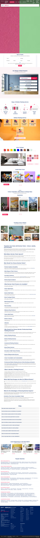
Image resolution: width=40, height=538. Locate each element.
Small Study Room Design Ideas (17, 484)
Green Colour (21, 518)
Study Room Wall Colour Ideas (27, 484)
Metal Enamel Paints (25, 488)
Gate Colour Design (17, 496)
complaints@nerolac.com (6, 524)
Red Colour (21, 514)
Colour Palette (21, 513)
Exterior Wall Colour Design (25, 496)
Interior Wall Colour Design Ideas (29, 493)
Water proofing (28, 84)
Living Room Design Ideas (32, 468)
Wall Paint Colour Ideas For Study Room (6, 484)
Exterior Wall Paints (13, 488)
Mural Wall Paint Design (4, 496)
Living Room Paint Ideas (24, 468)
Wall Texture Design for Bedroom (5, 463)
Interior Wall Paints (7, 488)
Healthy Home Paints (21, 511)
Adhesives (12, 515)
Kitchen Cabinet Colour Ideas (13, 473)
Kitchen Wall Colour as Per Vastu (23, 473)
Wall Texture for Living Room (30, 467)
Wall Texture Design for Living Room (15, 468)
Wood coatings (28, 90)
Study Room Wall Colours (4, 483)
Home (2, 536)
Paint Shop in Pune (21, 500)
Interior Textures (10, 489)
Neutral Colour (27, 509)
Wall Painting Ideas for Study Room (15, 485)
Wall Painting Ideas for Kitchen (5, 474)
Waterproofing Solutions (4, 489)
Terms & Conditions (9, 536)
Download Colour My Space (6, 2)
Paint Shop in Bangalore (25, 501)
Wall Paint (2, 488)
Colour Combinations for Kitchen (5, 472)
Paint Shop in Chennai (33, 501)
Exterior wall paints (28, 81)
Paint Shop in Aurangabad (28, 500)
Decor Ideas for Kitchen (33, 472)
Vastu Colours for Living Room (5, 468)
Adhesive (15, 489)
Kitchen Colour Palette (13, 474)
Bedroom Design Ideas (10, 493)
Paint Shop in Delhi (35, 500)
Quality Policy (13, 536)
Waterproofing (12, 516)
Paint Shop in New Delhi (4, 501)
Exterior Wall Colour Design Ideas (19, 493)
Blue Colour (21, 519)
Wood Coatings (19, 488)
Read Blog (2, 453)
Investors (21, 527)
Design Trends (31, 512)
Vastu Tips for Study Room (24, 483)
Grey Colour (27, 519)
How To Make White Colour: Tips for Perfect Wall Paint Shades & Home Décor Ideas (28, 452)
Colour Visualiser (12, 527)
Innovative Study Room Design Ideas (14, 483)
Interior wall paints (29, 78)
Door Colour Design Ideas (33, 496)
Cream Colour (27, 518)
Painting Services (3, 500)
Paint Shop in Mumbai (14, 500)
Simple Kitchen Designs (25, 472)
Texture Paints (19, 489)
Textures (28, 87)
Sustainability (21, 531)
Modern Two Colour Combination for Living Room (18, 467)
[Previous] (33, 150)
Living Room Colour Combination (5, 467)
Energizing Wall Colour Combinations (26, 485)
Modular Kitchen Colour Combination (16, 472)
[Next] (35, 150)
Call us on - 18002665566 (20, 140)
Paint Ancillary (31, 488)
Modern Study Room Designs (5, 485)
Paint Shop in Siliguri (19, 501)
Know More (6, 184)
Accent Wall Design (3, 493)
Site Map (17, 536)
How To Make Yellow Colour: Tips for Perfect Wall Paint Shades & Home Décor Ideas (17, 452)
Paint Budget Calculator (13, 526)
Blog (30, 511)
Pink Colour (27, 513)
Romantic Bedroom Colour (14, 463)
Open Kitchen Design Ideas (4, 473)
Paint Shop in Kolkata (12, 501)
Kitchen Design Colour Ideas (33, 473)
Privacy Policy (5, 536)
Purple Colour (27, 514)
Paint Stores (8, 500)
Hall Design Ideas (11, 496)
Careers (21, 526)
